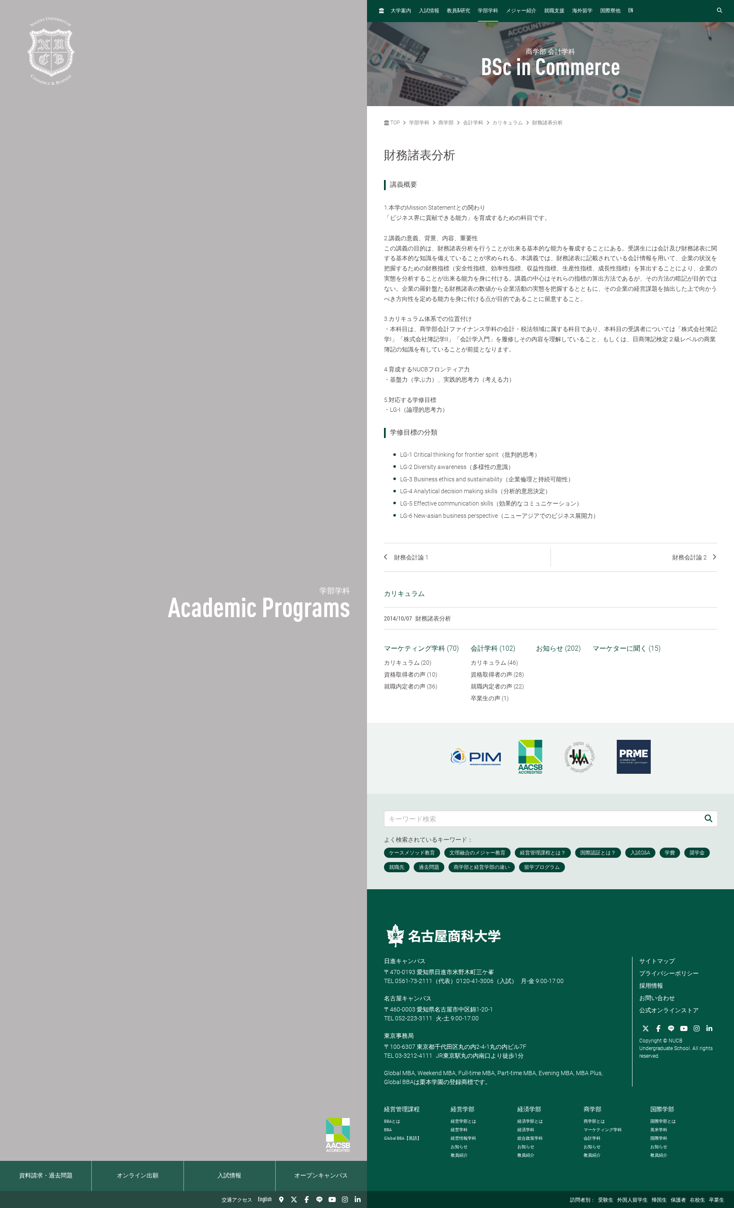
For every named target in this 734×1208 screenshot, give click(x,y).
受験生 (605, 1200)
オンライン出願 (137, 1176)
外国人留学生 (632, 1200)
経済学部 (529, 1109)
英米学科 (658, 1129)
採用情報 (651, 985)
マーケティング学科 (603, 1129)
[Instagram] (345, 1199)
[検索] (708, 818)
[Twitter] (294, 1199)
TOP (394, 123)
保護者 (678, 1200)
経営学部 (462, 1109)
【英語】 (402, 1138)
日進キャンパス (405, 961)
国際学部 (662, 1109)
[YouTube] (332, 1199)
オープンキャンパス (321, 1176)
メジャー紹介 (521, 11)
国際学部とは (663, 1121)
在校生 (697, 1200)
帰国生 (659, 1200)
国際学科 (658, 1138)
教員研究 (458, 11)
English (265, 1199)
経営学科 (459, 1129)
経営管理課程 (402, 1109)
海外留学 (582, 11)
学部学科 (488, 11)
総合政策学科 (530, 1138)
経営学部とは (463, 1121)
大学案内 (401, 11)
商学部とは (594, 1121)
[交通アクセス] (281, 1199)
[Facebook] (306, 1199)
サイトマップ (657, 961)
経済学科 (525, 1129)
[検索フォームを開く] (720, 11)
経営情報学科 (463, 1138)
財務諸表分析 (547, 123)
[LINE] (319, 1199)
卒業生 (716, 1200)
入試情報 (229, 1176)
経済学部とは (530, 1121)
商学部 (446, 123)
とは (392, 1121)
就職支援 (554, 11)
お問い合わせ (657, 997)
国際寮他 (610, 11)
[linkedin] (357, 1199)
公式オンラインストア (669, 1010)
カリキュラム (507, 123)
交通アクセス (237, 1200)
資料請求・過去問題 (46, 1176)
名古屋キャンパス (408, 998)
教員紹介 (459, 1155)
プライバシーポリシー (669, 973)
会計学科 (473, 123)
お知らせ (459, 1146)
